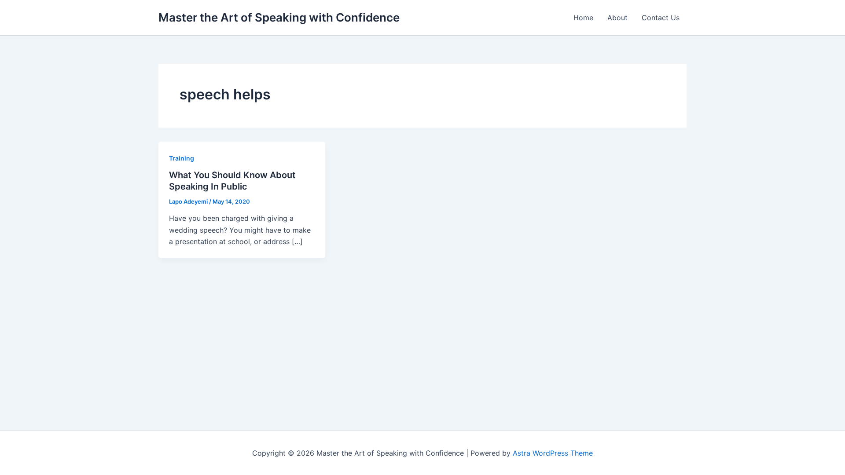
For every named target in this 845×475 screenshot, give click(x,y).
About (617, 17)
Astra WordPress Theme (553, 453)
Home (583, 17)
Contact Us (661, 17)
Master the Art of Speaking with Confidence (279, 17)
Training (181, 158)
